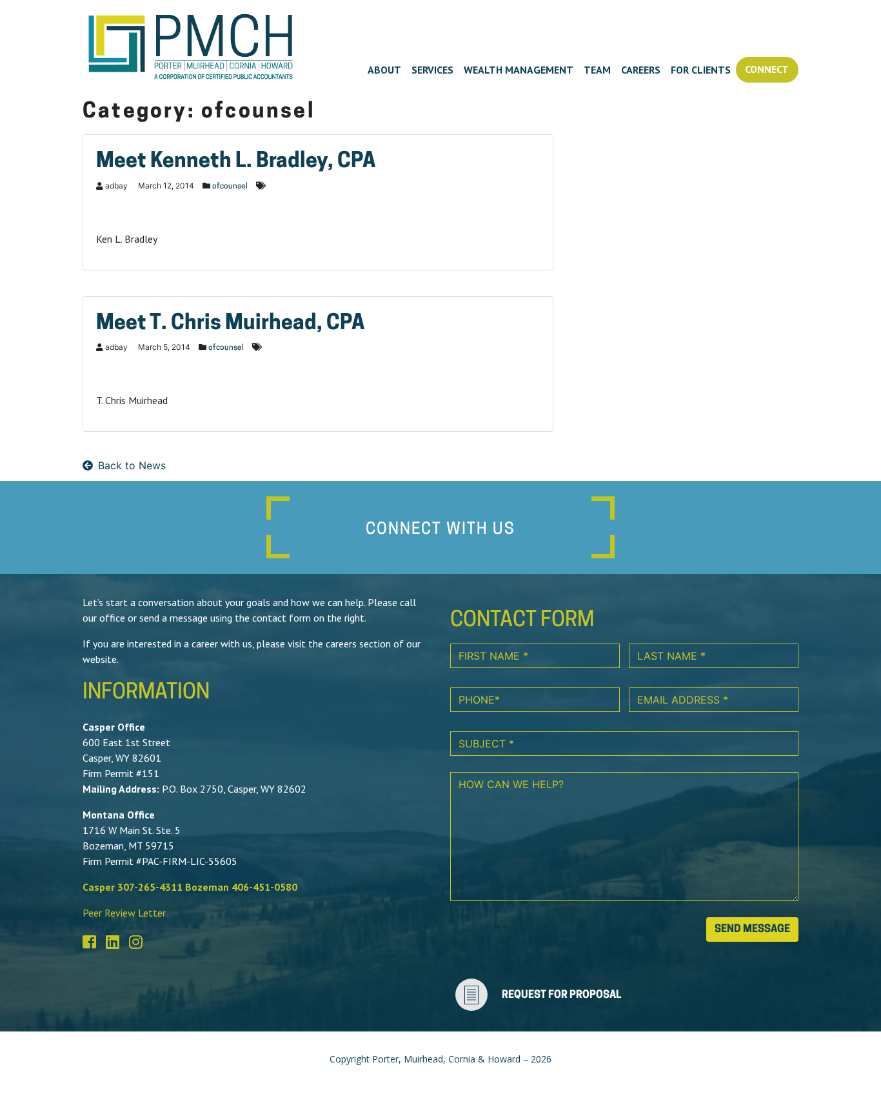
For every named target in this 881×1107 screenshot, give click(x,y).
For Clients (701, 69)
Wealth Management (518, 69)
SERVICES (432, 69)
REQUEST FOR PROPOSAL (561, 995)
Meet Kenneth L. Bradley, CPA (236, 162)
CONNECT (767, 69)
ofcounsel (230, 186)
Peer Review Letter (124, 912)
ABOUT (384, 69)
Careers (640, 69)
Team (597, 69)
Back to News (132, 465)
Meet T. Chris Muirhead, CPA (230, 324)
